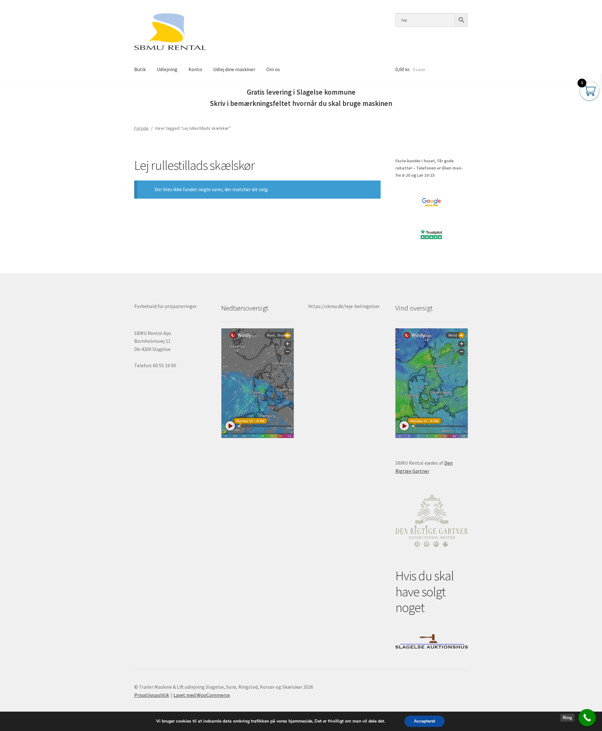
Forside (141, 128)
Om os (273, 69)
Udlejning (167, 69)
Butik (140, 69)
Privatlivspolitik (151, 695)
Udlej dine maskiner (234, 69)
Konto (195, 69)
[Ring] (587, 717)
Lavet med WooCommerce (201, 695)
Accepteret (424, 721)
